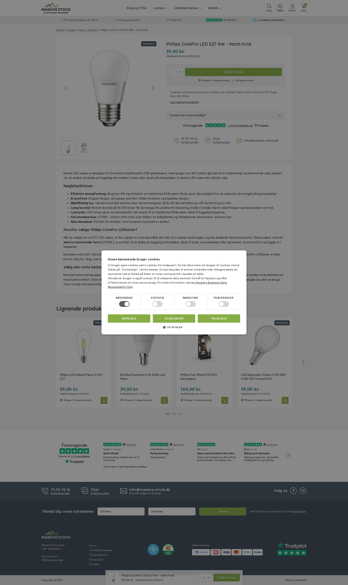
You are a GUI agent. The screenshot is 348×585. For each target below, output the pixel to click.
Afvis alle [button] (129, 318)
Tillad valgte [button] (174, 318)
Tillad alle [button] (219, 318)
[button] (174, 329)
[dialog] (174, 292)
